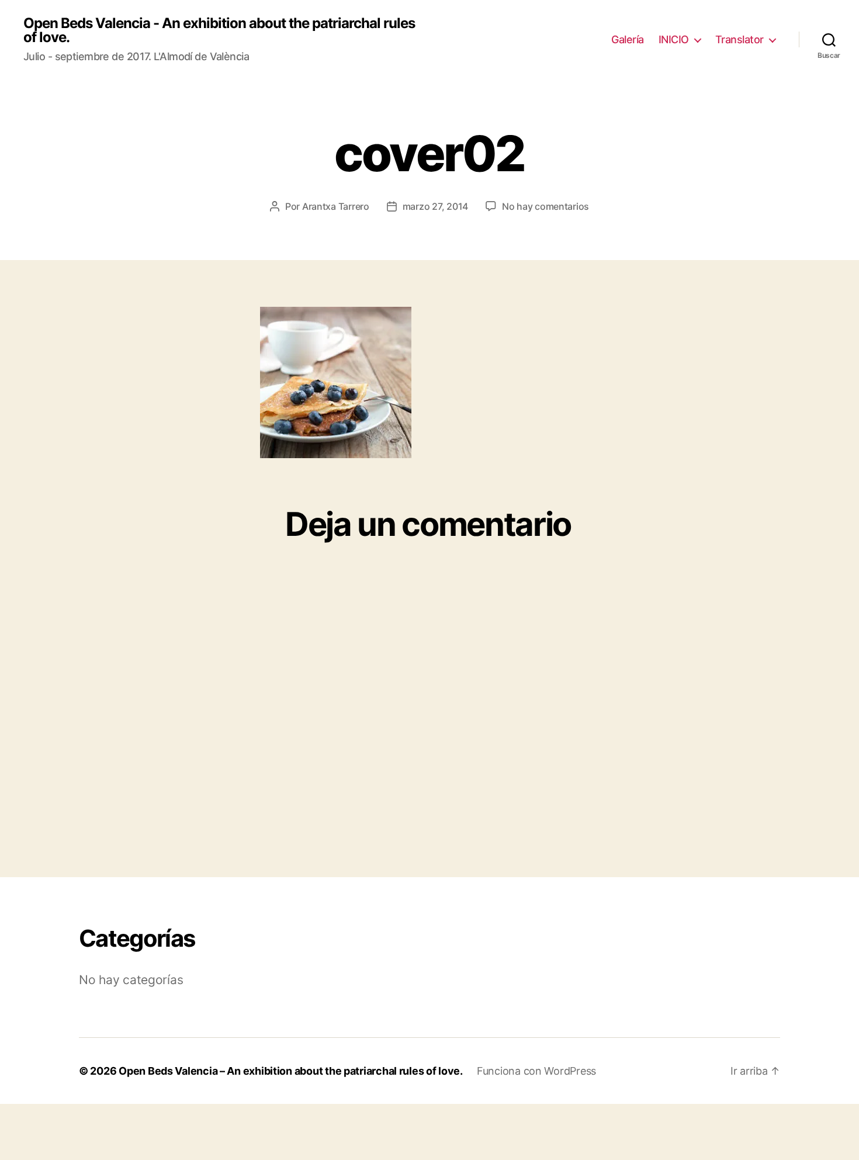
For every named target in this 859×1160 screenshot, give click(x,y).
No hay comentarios (545, 206)
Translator (739, 39)
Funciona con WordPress (536, 1071)
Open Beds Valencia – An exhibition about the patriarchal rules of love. (291, 1071)
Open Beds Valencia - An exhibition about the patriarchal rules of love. (219, 30)
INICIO (674, 39)
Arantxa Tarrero (335, 206)
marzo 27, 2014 (435, 206)
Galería (627, 39)
